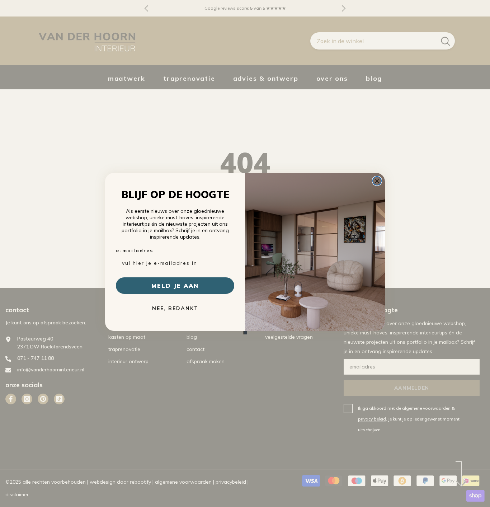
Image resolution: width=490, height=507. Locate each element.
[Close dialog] (377, 181)
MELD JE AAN (175, 285)
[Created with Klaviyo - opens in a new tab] (245, 332)
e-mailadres (134, 250)
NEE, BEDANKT (175, 308)
